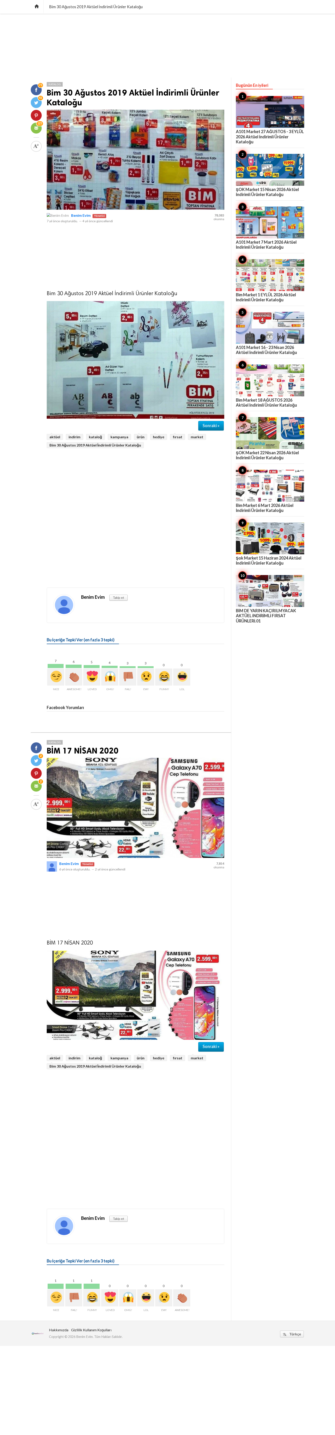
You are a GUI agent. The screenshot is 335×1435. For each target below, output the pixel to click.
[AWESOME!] (73, 677)
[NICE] (55, 677)
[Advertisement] (167, 45)
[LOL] (181, 677)
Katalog (55, 84)
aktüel (54, 437)
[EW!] (145, 677)
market (197, 437)
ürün (140, 437)
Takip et (118, 597)
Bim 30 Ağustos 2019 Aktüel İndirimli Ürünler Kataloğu (95, 445)
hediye (158, 437)
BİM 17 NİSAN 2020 (83, 751)
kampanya (119, 437)
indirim (74, 437)
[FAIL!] (127, 677)
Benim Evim (81, 215)
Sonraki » (211, 425)
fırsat (177, 437)
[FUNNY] (163, 677)
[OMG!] (109, 677)
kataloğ (95, 437)
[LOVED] (91, 677)
